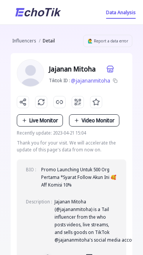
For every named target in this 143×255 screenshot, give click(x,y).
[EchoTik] (38, 12)
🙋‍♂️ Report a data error (108, 41)
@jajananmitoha (90, 80)
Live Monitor (43, 120)
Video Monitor (98, 120)
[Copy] (115, 80)
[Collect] (96, 102)
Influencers (24, 40)
